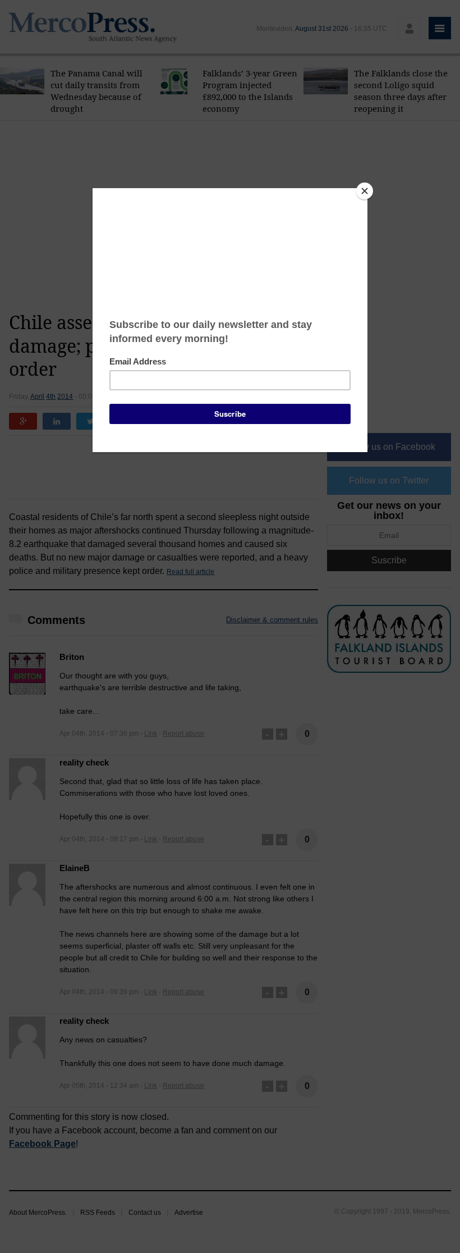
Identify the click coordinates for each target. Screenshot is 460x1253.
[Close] (364, 191)
